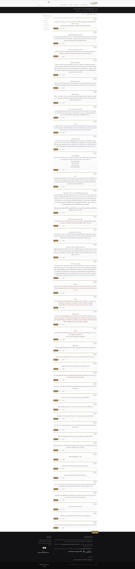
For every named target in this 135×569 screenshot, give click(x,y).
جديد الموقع (47, 564)
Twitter (38, 5)
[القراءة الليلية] (48, 2)
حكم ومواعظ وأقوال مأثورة (88, 9)
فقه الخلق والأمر (45, 29)
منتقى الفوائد (46, 22)
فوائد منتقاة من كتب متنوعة (78, 9)
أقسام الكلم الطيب (84, 5)
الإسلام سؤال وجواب (77, 560)
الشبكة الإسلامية (84, 560)
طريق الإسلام (90, 560)
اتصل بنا (70, 5)
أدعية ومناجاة (46, 18)
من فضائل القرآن (45, 20)
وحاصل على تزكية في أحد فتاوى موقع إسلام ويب (70, 544)
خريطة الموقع (41, 564)
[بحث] (37, 2)
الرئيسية (96, 9)
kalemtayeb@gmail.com (43, 552)
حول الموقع (76, 5)
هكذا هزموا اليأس (45, 25)
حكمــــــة (94, 19)
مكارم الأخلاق (46, 27)
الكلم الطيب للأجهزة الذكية (85, 549)
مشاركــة (60, 28)
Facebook (40, 5)
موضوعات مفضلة (64, 5)
